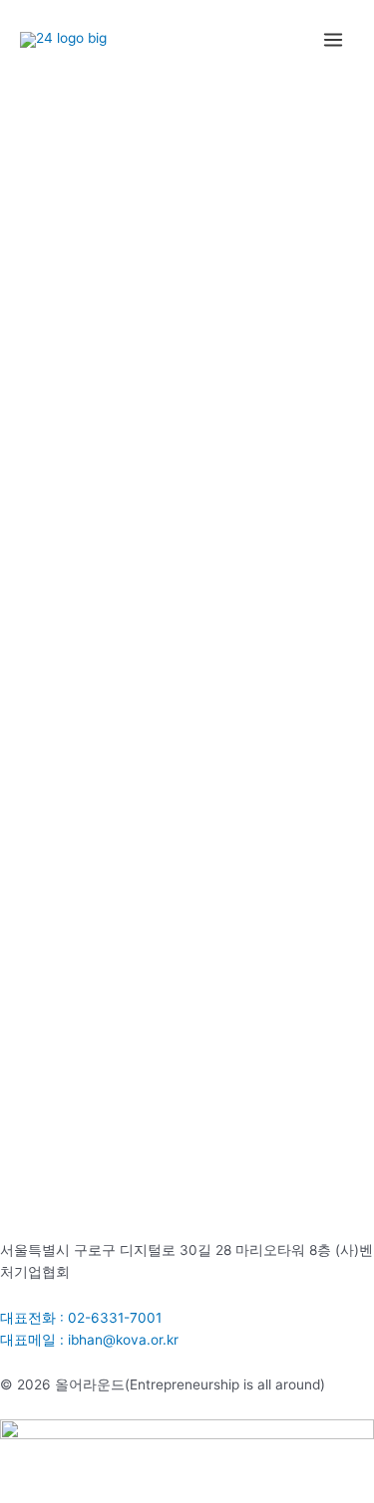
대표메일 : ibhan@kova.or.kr (89, 1340)
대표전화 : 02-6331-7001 (81, 1318)
